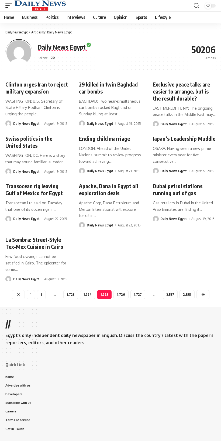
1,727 (138, 294)
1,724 (88, 294)
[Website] (53, 58)
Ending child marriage (104, 138)
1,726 (121, 294)
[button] (10, 6)
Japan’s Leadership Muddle (184, 138)
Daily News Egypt (26, 123)
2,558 (187, 294)
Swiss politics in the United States (28, 142)
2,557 (170, 294)
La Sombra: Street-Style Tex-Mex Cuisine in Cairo (34, 243)
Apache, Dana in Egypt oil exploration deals (108, 189)
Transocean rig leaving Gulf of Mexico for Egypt (34, 189)
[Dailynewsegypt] (40, 6)
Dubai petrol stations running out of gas (177, 189)
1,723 (71, 294)
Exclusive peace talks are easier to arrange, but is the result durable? (181, 91)
